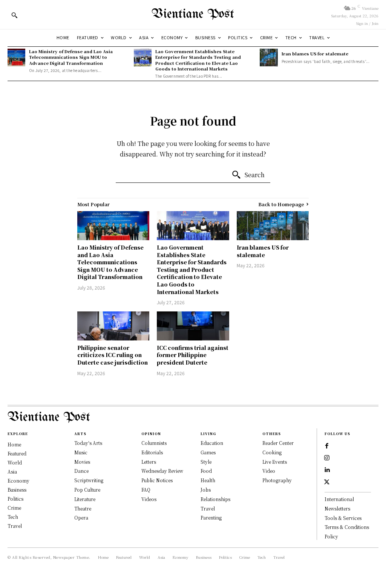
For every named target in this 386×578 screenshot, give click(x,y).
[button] (14, 15)
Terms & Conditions (347, 527)
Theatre (82, 508)
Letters (148, 461)
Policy (331, 536)
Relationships (215, 499)
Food (206, 471)
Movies (82, 461)
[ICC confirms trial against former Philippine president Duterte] (193, 325)
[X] (327, 482)
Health (208, 480)
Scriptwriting (88, 480)
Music (80, 452)
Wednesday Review (162, 471)
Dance (81, 471)
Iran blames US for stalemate (315, 54)
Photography (277, 480)
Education (212, 443)
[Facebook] (327, 446)
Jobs (206, 489)
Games (208, 452)
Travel (208, 508)
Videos (148, 499)
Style (206, 461)
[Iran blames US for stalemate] (268, 57)
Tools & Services (343, 518)
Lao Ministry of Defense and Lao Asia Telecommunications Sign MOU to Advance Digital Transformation (71, 57)
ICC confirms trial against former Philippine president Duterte (192, 355)
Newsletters (337, 508)
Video (268, 471)
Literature (84, 499)
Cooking (272, 452)
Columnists (154, 443)
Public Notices (157, 480)
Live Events (274, 461)
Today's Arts (88, 443)
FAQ (145, 489)
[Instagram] (327, 458)
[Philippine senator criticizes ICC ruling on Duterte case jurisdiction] (113, 325)
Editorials (152, 452)
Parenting (211, 517)
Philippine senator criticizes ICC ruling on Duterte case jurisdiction (112, 355)
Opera (81, 517)
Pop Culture (87, 489)
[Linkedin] (327, 470)
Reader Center (278, 443)
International (339, 499)
